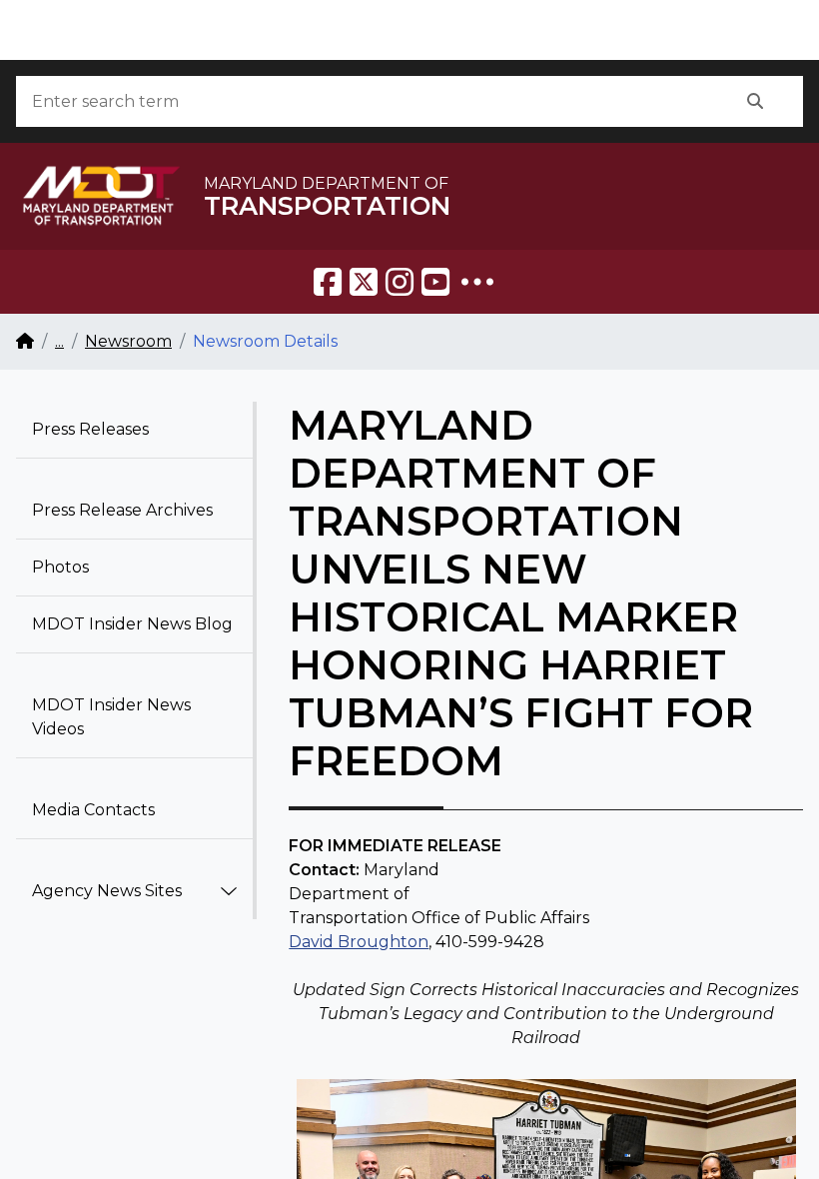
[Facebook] (328, 282)
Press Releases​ (90, 429)
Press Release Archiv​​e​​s (122, 510)
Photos (60, 567)
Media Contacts (93, 809)
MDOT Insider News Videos (111, 716)
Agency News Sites (107, 890)
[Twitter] (364, 282)
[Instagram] (399, 282)
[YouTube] (435, 282)
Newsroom (128, 341)
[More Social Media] (477, 282)
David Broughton (358, 941)
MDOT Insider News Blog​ (132, 623)
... (59, 341)
